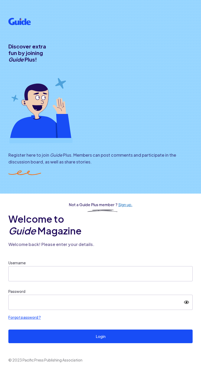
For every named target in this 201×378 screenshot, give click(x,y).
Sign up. (125, 204)
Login (100, 336)
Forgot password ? (24, 317)
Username (17, 262)
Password (16, 291)
